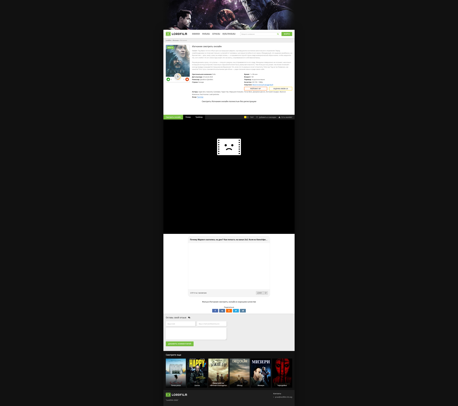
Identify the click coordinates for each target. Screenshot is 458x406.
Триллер (200, 97)
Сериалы (216, 34)
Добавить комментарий (179, 344)
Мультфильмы (228, 34)
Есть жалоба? (286, 117)
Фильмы (206, 34)
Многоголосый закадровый (262, 85)
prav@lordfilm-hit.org (283, 397)
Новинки (196, 34)
